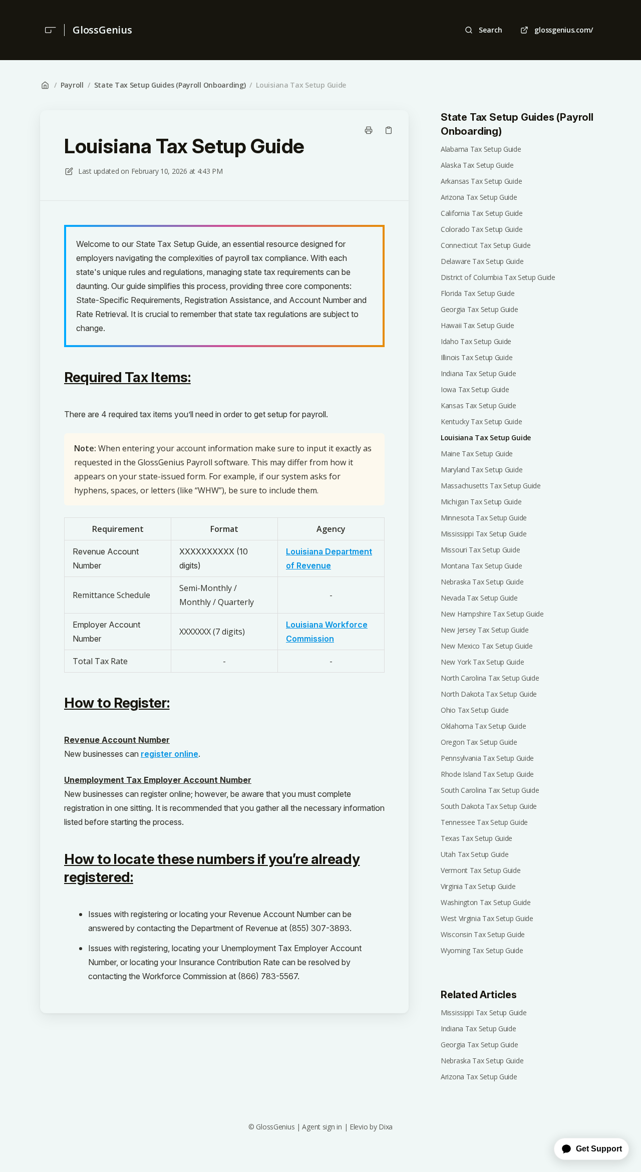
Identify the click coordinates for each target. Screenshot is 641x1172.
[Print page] (369, 130)
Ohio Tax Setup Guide (474, 710)
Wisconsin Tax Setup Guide (483, 934)
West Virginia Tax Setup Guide (487, 918)
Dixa (386, 1126)
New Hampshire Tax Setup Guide (492, 614)
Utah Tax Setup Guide (474, 854)
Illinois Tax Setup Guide (476, 357)
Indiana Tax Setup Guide (478, 373)
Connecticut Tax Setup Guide (485, 245)
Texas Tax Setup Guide (476, 838)
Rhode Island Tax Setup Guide (487, 774)
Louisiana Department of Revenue (329, 558)
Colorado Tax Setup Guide (481, 229)
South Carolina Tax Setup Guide (490, 790)
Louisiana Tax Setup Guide (301, 85)
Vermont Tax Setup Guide (481, 870)
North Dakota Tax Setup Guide (489, 694)
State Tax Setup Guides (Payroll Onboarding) (170, 85)
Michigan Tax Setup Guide (481, 501)
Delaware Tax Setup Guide (482, 261)
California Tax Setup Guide (482, 213)
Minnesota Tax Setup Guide (484, 517)
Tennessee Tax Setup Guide (484, 822)
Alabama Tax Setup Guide (481, 149)
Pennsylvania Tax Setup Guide (487, 758)
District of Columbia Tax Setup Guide (498, 277)
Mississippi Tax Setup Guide (483, 533)
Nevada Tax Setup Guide (479, 598)
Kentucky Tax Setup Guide (481, 421)
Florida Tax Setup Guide (478, 293)
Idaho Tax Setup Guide (476, 341)
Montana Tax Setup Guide (481, 565)
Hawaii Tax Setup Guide (477, 325)
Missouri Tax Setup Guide (480, 549)
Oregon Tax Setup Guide (479, 742)
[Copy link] (389, 130)
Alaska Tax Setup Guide (477, 165)
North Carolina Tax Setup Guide (490, 678)
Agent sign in (322, 1126)
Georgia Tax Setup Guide (479, 309)
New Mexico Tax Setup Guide (487, 646)
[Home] (48, 30)
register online (169, 754)
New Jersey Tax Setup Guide (485, 630)
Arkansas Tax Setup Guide (481, 181)
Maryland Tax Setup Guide (481, 469)
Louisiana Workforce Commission (327, 632)
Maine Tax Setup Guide (477, 453)
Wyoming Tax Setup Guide (482, 950)
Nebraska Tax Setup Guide (482, 582)
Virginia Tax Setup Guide (478, 886)
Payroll (72, 85)
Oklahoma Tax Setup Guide (483, 726)
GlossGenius (102, 30)
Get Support (599, 1148)
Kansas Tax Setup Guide (478, 405)
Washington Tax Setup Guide (486, 902)
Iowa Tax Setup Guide (475, 389)
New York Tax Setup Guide (482, 662)
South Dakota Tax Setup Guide (489, 806)
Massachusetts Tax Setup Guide (491, 485)
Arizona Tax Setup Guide (479, 197)
